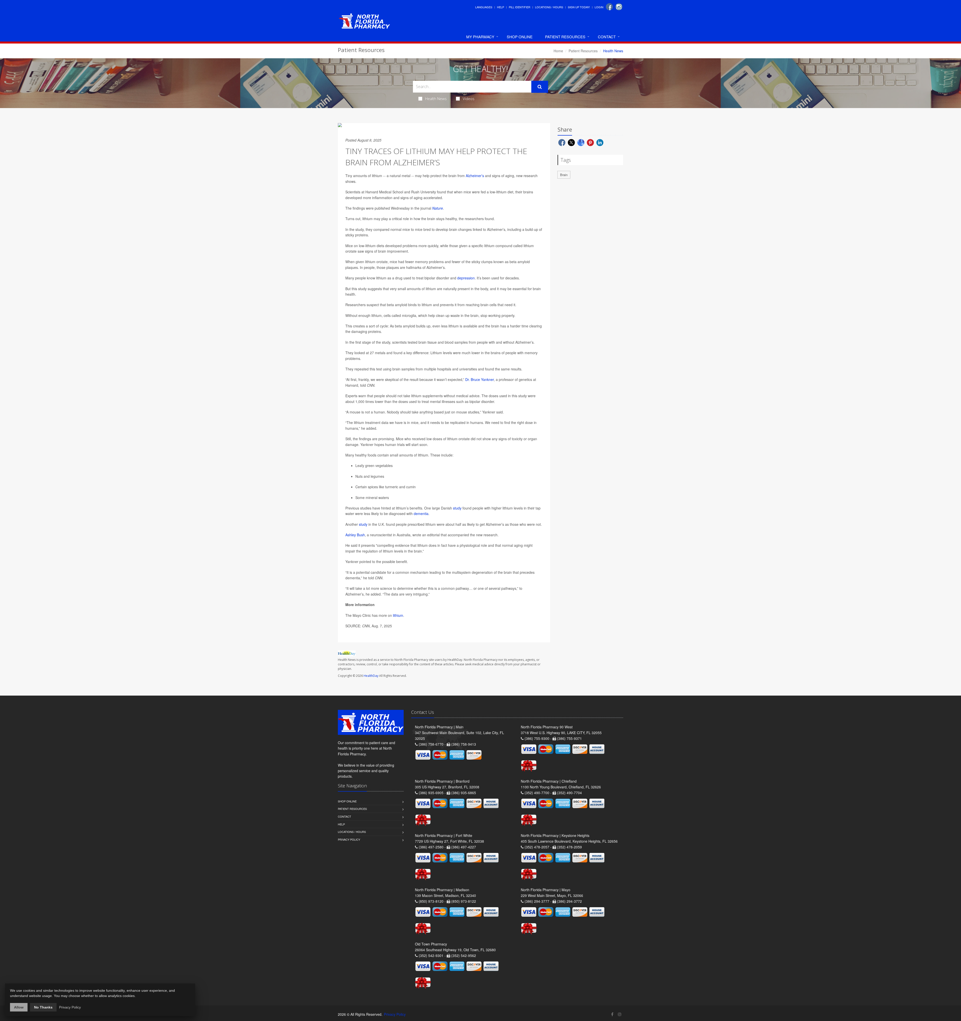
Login (599, 7)
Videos (468, 98)
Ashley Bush (355, 534)
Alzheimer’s (475, 175)
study (457, 507)
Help (500, 7)
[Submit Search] (539, 87)
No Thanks (43, 1007)
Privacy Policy (349, 839)
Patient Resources (565, 36)
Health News (436, 98)
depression (466, 277)
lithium (398, 615)
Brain (564, 174)
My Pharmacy (480, 36)
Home (558, 50)
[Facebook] (609, 6)
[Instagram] (618, 6)
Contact (607, 36)
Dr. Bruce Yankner (479, 379)
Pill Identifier (519, 7)
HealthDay (371, 676)
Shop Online (520, 36)
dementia (421, 513)
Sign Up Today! (579, 7)
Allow (19, 1007)
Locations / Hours (549, 7)
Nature (437, 208)
